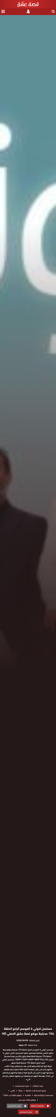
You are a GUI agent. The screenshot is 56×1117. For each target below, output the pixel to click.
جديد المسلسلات (22, 1086)
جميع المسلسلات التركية (36, 1090)
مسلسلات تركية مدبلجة (43, 1095)
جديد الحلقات (37, 1086)
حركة (20, 1090)
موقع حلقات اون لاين (27, 1100)
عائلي (13, 1090)
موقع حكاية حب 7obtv (12, 1095)
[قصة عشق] (28, 4)
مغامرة (28, 1095)
